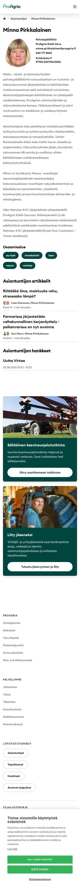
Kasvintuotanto (12, 709)
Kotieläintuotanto (13, 716)
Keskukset (9, 630)
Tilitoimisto (9, 702)
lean (51, 255)
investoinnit (32, 255)
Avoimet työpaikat (19, 787)
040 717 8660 (44, 53)
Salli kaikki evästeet (40, 859)
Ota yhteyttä (11, 638)
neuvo (10, 265)
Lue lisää (12, 849)
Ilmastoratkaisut (13, 724)
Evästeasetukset (40, 879)
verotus (27, 265)
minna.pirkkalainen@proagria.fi (56, 48)
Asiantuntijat (18, 18)
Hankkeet (14, 776)
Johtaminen (10, 687)
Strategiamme (11, 623)
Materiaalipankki (13, 645)
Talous (7, 694)
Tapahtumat (15, 764)
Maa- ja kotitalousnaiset (17, 660)
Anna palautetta (13, 652)
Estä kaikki (39, 869)
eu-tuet (10, 255)
